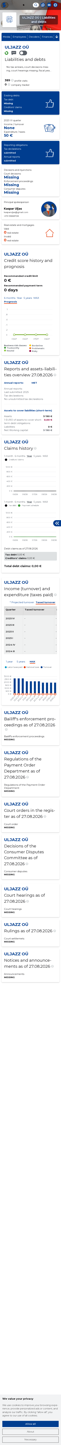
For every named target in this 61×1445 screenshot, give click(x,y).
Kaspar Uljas (13, 208)
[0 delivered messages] (13, 53)
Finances (47, 36)
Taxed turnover (45, 602)
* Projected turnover (22, 602)
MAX (36, 298)
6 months (9, 298)
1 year (9, 661)
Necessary (30, 1439)
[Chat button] (43, 5)
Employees (19, 36)
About (30, 1431)
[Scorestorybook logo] (4, 5)
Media (6, 36)
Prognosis (10, 301)
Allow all (30, 1423)
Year (19, 298)
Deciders (34, 36)
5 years (28, 298)
